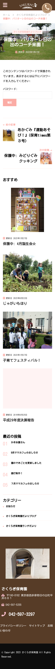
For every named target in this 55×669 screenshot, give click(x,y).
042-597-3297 (22, 614)
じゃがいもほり (15, 303)
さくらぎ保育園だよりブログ (27, 32)
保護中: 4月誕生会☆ (19, 243)
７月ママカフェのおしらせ (25, 483)
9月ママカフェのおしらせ (24, 452)
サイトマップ (37, 625)
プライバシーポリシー (13, 625)
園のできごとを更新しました (26, 463)
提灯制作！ (17, 473)
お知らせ (10, 506)
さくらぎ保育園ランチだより (21, 526)
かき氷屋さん (18, 442)
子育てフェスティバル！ (22, 360)
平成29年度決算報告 (18, 420)
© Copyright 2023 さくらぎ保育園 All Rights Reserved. (26, 654)
